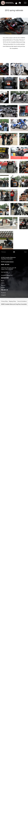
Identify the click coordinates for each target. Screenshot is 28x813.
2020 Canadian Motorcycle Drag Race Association (14, 304)
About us (3, 285)
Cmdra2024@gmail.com (7, 275)
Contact (3, 287)
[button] (16, 3)
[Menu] (25, 2)
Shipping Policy (12, 301)
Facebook (3, 292)
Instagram (3, 295)
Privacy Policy (4, 301)
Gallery (2, 283)
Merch (2, 280)
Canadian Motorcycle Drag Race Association (8, 258)
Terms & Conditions (22, 301)
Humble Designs (9, 261)
